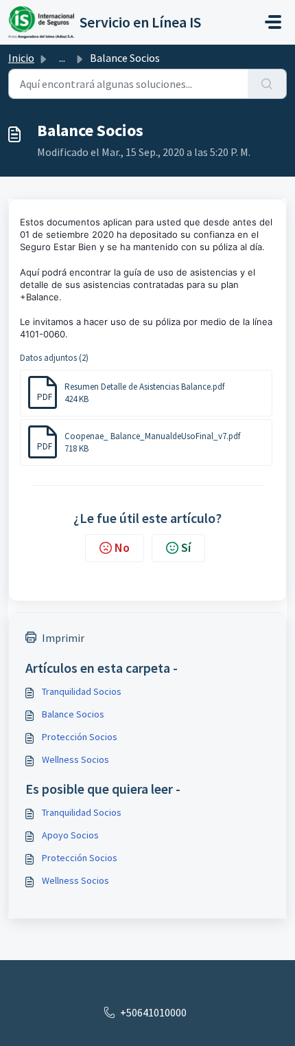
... (62, 58)
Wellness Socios (75, 759)
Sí (186, 547)
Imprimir (63, 638)
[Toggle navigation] (273, 22)
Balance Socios (73, 714)
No (122, 547)
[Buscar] (267, 84)
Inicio (21, 58)
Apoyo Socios (70, 835)
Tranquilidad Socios (81, 691)
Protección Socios (79, 737)
